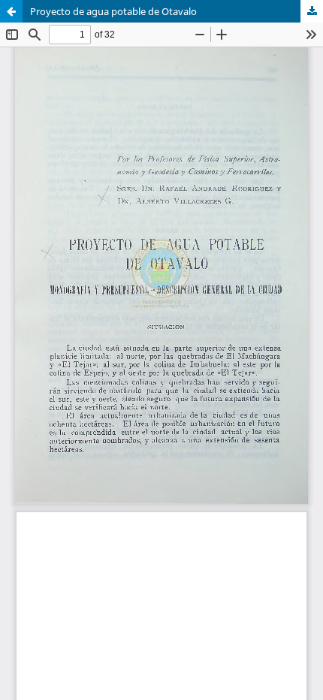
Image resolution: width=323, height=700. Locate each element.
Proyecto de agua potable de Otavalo (113, 11)
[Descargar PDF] (311, 11)
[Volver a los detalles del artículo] (11, 11)
